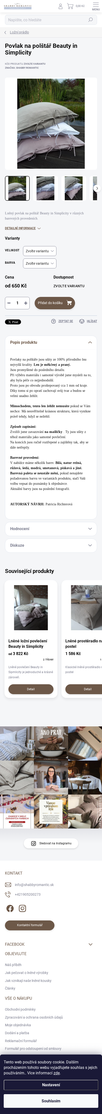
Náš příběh (13, 965)
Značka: (22, 67)
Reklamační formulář (21, 1041)
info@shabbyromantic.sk (34, 885)
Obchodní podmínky (20, 1009)
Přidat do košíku (50, 303)
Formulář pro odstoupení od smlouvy (33, 1049)
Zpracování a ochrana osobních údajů (34, 1017)
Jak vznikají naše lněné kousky (28, 981)
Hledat (90, 20)
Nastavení (51, 1085)
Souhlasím (51, 1101)
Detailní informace (20, 228)
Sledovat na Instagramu (55, 843)
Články (10, 988)
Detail (31, 689)
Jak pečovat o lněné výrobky (26, 973)
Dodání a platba (17, 1033)
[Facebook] (9, 907)
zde (56, 1073)
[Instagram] (21, 907)
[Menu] (96, 6)
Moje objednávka (18, 1025)
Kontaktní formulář (30, 925)
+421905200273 (28, 894)
